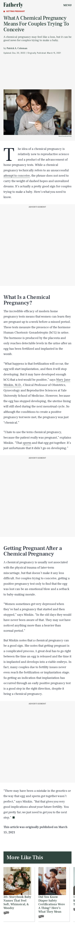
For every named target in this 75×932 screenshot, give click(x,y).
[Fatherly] (13, 5)
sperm (27, 443)
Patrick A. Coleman (17, 48)
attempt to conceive (16, 176)
